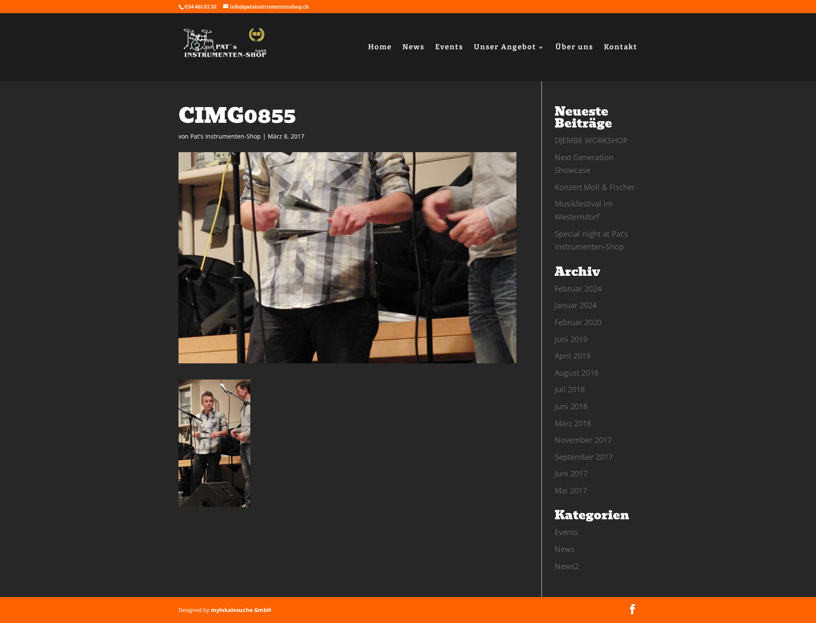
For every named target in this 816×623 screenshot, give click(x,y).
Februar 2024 (578, 288)
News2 (567, 566)
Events (449, 47)
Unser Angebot (505, 47)
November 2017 (583, 440)
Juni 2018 (571, 406)
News (413, 47)
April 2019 (572, 356)
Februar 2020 (578, 322)
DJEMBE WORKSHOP (591, 140)
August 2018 (576, 373)
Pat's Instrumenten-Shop (225, 136)
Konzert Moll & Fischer (595, 187)
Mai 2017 (571, 490)
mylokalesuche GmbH (241, 610)
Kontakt (621, 47)
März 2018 (573, 423)
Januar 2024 (576, 305)
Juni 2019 (571, 339)
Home (380, 47)
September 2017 (584, 457)
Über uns (574, 47)
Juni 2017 (571, 473)
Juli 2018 (570, 389)
